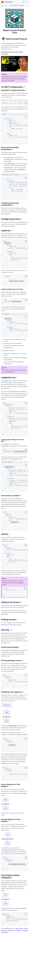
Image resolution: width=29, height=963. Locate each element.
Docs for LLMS (19, 928)
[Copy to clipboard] (26, 103)
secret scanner (15, 813)
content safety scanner (7, 851)
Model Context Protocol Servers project (11, 624)
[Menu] (27, 2)
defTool (9, 537)
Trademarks (18, 930)
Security (8, 370)
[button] (14, 63)
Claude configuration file (7, 541)
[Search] (24, 2)
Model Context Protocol (9, 43)
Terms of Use (10, 930)
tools (17, 45)
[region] (14, 103)
